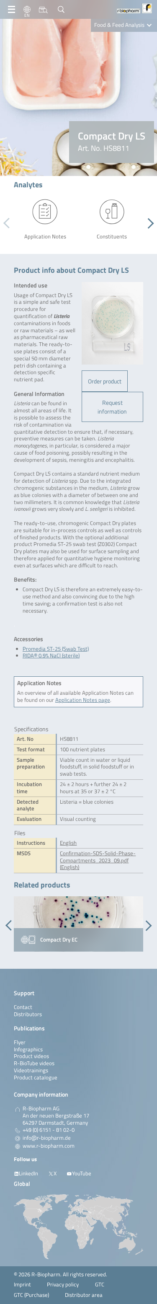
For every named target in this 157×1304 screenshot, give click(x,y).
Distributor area (84, 1295)
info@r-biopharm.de (47, 1138)
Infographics (28, 1049)
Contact (23, 1007)
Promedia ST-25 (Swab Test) (56, 649)
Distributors (28, 1014)
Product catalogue (35, 1077)
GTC (99, 1284)
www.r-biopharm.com (49, 1146)
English (68, 843)
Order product (104, 381)
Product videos (31, 1056)
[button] (148, 223)
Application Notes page (82, 700)
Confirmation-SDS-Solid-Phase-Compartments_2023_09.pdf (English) (98, 860)
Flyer (20, 1042)
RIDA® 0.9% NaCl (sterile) (51, 656)
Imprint (22, 1284)
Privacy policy (63, 1284)
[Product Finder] (43, 9)
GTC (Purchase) (31, 1295)
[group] (78, 924)
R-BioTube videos (34, 1063)
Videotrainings (31, 1070)
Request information (112, 407)
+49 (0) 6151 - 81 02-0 (49, 1130)
